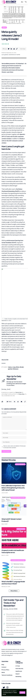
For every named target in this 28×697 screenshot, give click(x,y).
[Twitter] (4, 687)
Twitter (20, 332)
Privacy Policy (8, 692)
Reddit (14, 332)
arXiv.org (18, 102)
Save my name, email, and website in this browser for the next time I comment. (15, 446)
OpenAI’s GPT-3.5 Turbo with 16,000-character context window (13, 136)
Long (13, 367)
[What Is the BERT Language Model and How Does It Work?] (14, 569)
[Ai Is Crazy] (9, 2)
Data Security (20, 464)
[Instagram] (7, 687)
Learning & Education (18, 497)
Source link (5, 360)
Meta (17, 367)
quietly (10, 369)
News (4, 27)
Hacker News (5, 334)
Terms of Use (18, 392)
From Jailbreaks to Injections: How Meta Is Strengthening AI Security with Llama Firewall (13, 488)
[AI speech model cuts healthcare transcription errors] (14, 537)
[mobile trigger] (25, 2)
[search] (19, 2)
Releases (15, 369)
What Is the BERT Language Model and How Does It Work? (13, 582)
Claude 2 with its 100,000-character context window (13, 141)
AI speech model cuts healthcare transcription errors (13, 551)
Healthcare (20, 529)
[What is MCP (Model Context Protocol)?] (14, 506)
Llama (10, 367)
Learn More (9, 72)
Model (22, 367)
